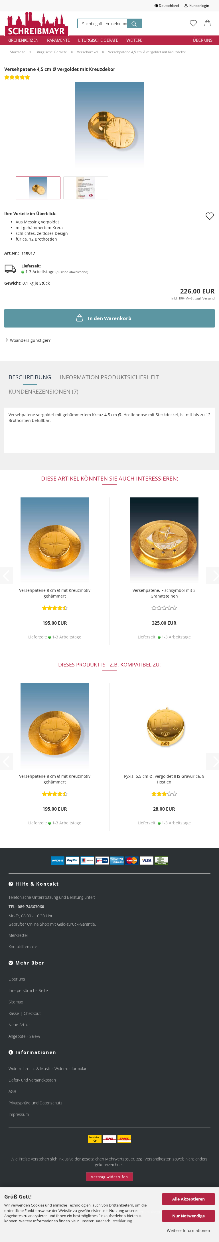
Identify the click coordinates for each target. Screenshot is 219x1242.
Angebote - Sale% (24, 1036)
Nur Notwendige (188, 1216)
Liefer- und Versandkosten (32, 1080)
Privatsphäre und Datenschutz (35, 1103)
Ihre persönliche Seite (28, 990)
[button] (207, 23)
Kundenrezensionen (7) (43, 391)
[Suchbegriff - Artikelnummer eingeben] (134, 23)
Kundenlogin (198, 5)
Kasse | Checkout (25, 1013)
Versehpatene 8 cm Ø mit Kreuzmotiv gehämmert (54, 593)
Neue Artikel (20, 1024)
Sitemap (16, 1002)
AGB (12, 1091)
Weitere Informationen (188, 1230)
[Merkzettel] (193, 23)
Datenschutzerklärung (113, 1220)
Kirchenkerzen (22, 40)
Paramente (58, 40)
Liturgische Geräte (98, 40)
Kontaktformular (23, 946)
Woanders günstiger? (30, 340)
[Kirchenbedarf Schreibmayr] (36, 23)
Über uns (202, 40)
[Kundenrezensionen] (17, 79)
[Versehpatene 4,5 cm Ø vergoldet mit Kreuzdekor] (109, 124)
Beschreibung (30, 377)
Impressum (19, 1114)
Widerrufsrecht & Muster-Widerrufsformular (47, 1068)
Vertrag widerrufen (109, 1176)
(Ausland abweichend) (72, 272)
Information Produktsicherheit (109, 377)
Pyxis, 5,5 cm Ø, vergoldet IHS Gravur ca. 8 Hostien (164, 779)
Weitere (134, 40)
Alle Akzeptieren (188, 1199)
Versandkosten (158, 1159)
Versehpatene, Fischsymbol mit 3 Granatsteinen (164, 593)
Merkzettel (18, 935)
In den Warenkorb (109, 318)
